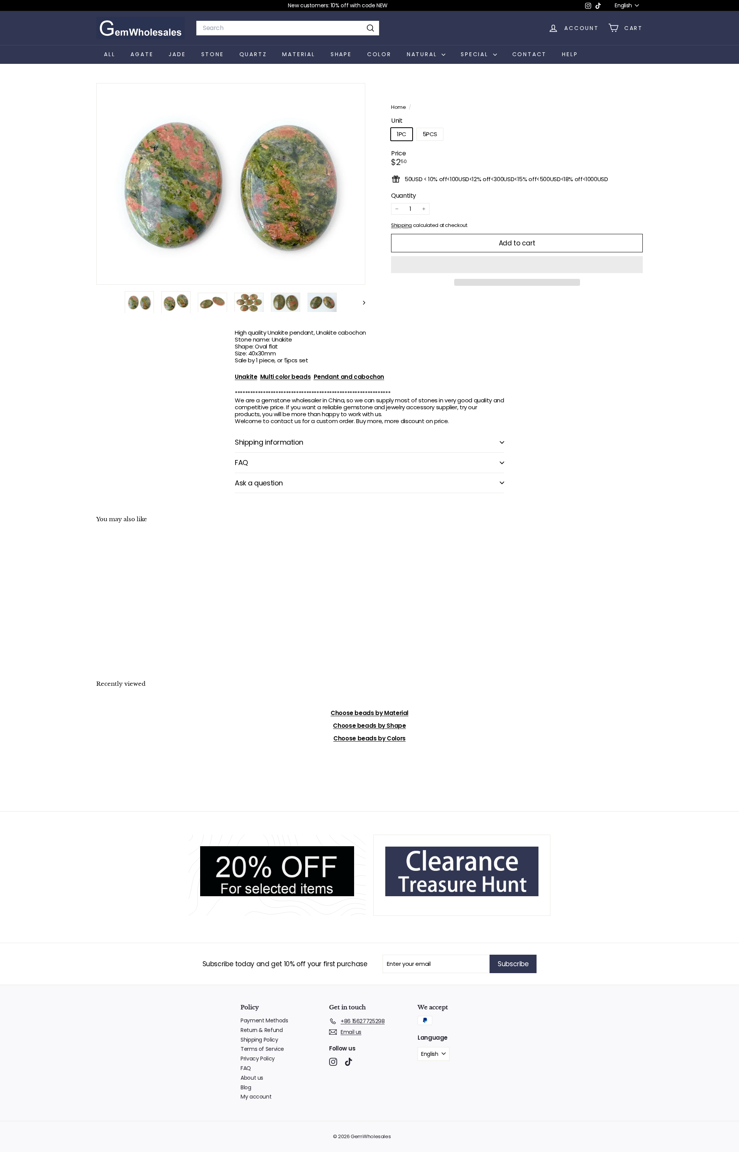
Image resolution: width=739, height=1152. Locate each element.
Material (298, 54)
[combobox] (287, 28)
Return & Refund (262, 1030)
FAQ (241, 462)
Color (379, 54)
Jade (177, 54)
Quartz (253, 54)
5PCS (430, 134)
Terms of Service (262, 1049)
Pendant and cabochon (349, 377)
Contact (529, 54)
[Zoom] (231, 184)
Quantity (403, 195)
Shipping (401, 225)
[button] (517, 264)
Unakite (246, 377)
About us (252, 1078)
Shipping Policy (259, 1040)
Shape (341, 54)
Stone (212, 54)
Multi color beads (285, 377)
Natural (423, 54)
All (109, 54)
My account (256, 1096)
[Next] (360, 302)
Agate (141, 54)
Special (476, 54)
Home (399, 107)
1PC (401, 134)
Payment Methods (264, 1020)
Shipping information (269, 442)
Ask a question (259, 483)
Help (570, 54)
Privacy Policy (258, 1058)
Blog (246, 1087)
